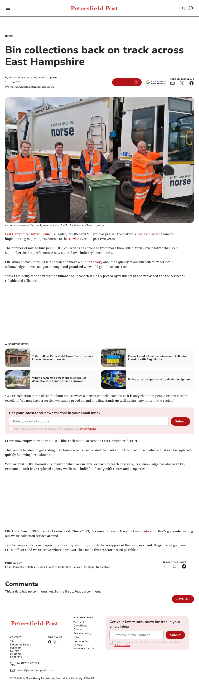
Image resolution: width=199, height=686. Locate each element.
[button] (7, 8)
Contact (78, 629)
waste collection (149, 234)
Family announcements (83, 646)
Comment (183, 599)
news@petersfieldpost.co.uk (35, 670)
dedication (149, 531)
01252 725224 (30, 663)
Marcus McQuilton (19, 77)
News (9, 36)
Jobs (76, 637)
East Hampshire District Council (28, 234)
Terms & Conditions (80, 624)
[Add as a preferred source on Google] (156, 82)
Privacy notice (88, 428)
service (73, 239)
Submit (180, 421)
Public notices (82, 641)
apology (96, 262)
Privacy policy (82, 633)
